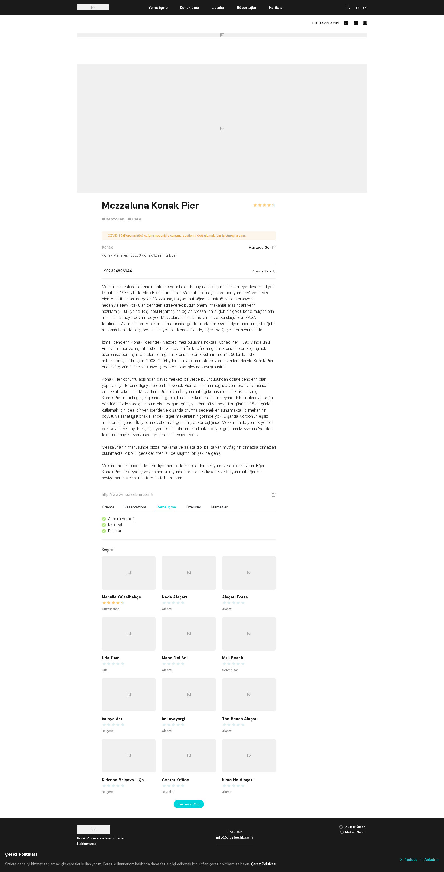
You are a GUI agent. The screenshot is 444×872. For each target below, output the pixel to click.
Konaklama (189, 8)
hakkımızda (86, 844)
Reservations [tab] (136, 507)
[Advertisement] (328, 276)
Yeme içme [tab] (166, 507)
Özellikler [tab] (193, 507)
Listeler (218, 8)
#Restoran (114, 219)
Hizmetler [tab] (219, 507)
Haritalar (276, 8)
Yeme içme (158, 8)
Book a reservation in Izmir (101, 838)
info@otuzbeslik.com (234, 837)
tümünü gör (189, 804)
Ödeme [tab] (108, 507)
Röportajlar (246, 8)
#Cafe (134, 219)
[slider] (264, 202)
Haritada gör (262, 247)
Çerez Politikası (263, 864)
